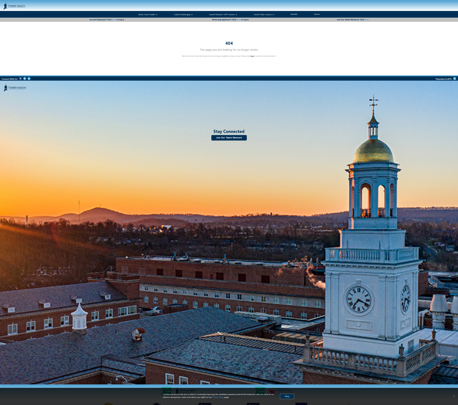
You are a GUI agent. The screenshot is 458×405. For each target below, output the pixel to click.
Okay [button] (287, 396)
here (114, 20)
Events (317, 14)
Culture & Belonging (182, 14)
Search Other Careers (263, 14)
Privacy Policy (218, 397)
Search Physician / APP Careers (222, 14)
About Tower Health (146, 14)
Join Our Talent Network (229, 137)
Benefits (294, 14)
